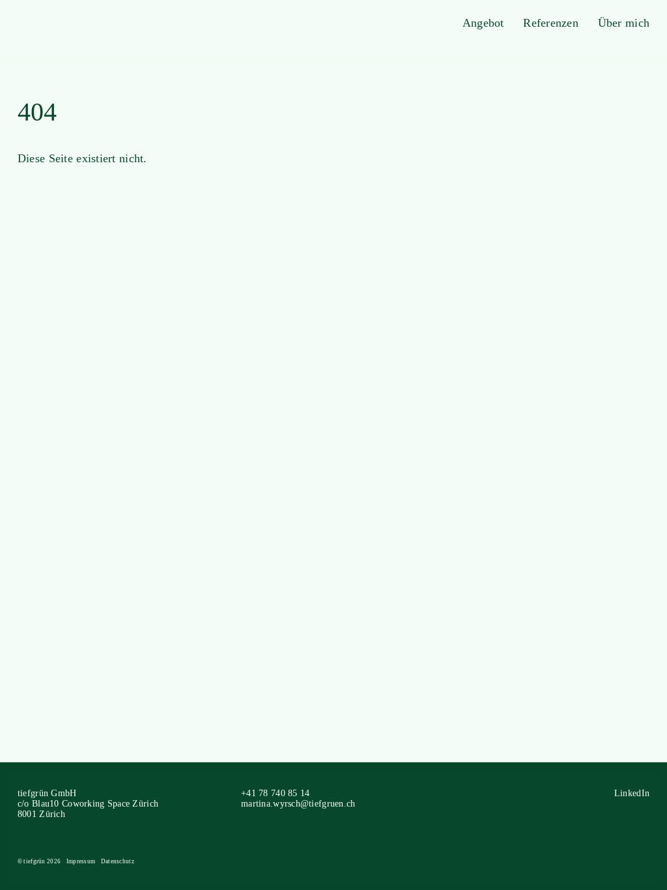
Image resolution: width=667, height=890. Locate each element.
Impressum (81, 861)
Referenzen (550, 22)
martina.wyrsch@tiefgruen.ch (298, 804)
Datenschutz (117, 861)
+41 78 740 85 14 (275, 793)
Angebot (483, 22)
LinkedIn (631, 793)
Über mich (624, 22)
